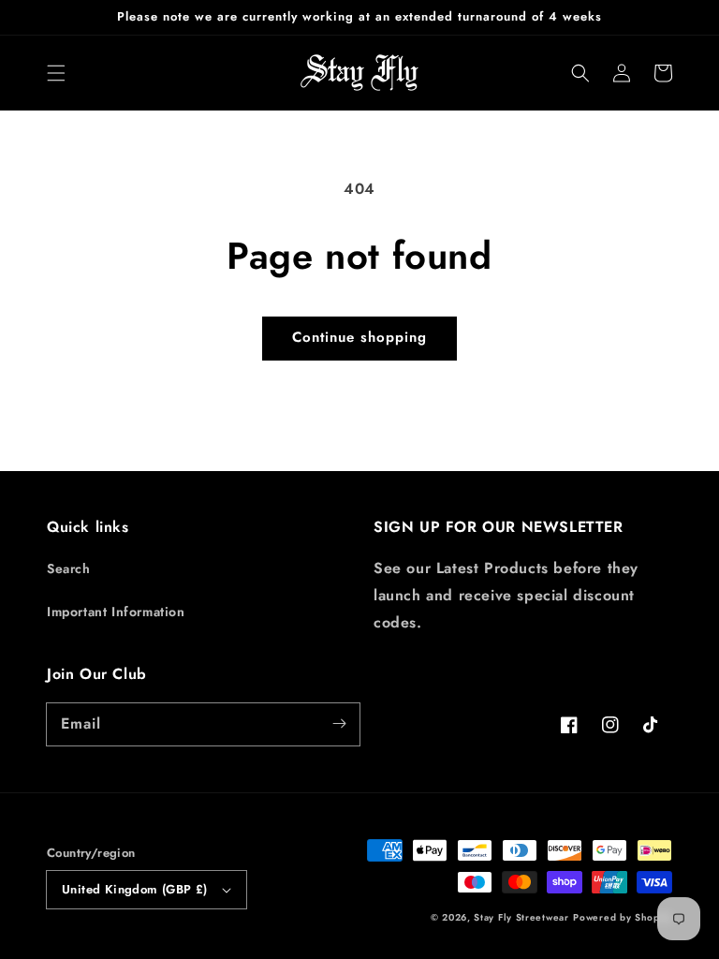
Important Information (116, 611)
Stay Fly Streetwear (521, 917)
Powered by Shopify (622, 917)
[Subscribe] (339, 724)
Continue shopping (359, 337)
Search (69, 568)
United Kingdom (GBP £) (135, 889)
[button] (56, 73)
